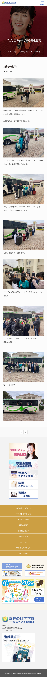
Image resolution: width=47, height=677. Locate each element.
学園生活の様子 (23, 531)
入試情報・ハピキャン (23, 508)
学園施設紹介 (23, 525)
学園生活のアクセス (23, 548)
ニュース (23, 542)
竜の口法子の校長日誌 (22, 52)
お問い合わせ (23, 553)
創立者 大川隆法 (23, 519)
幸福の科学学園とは (23, 514)
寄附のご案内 (23, 536)
